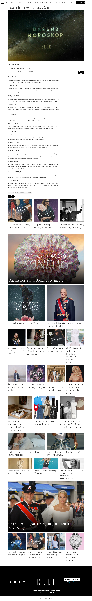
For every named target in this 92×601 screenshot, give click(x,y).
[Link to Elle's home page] (46, 582)
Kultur (36, 2)
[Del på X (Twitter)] (82, 72)
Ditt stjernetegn (64, 2)
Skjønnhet (22, 2)
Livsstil (30, 2)
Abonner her (81, 2)
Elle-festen (53, 2)
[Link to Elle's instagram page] (10, 582)
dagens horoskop (19, 193)
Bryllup (73, 2)
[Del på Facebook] (79, 72)
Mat (47, 2)
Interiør (42, 2)
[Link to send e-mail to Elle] (24, 582)
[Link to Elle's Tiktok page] (19, 582)
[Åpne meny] (2, 2)
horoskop (28, 193)
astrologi (11, 193)
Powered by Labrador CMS (46, 598)
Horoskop (14, 2)
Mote (8, 2)
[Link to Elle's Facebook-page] (15, 582)
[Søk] (87, 2)
